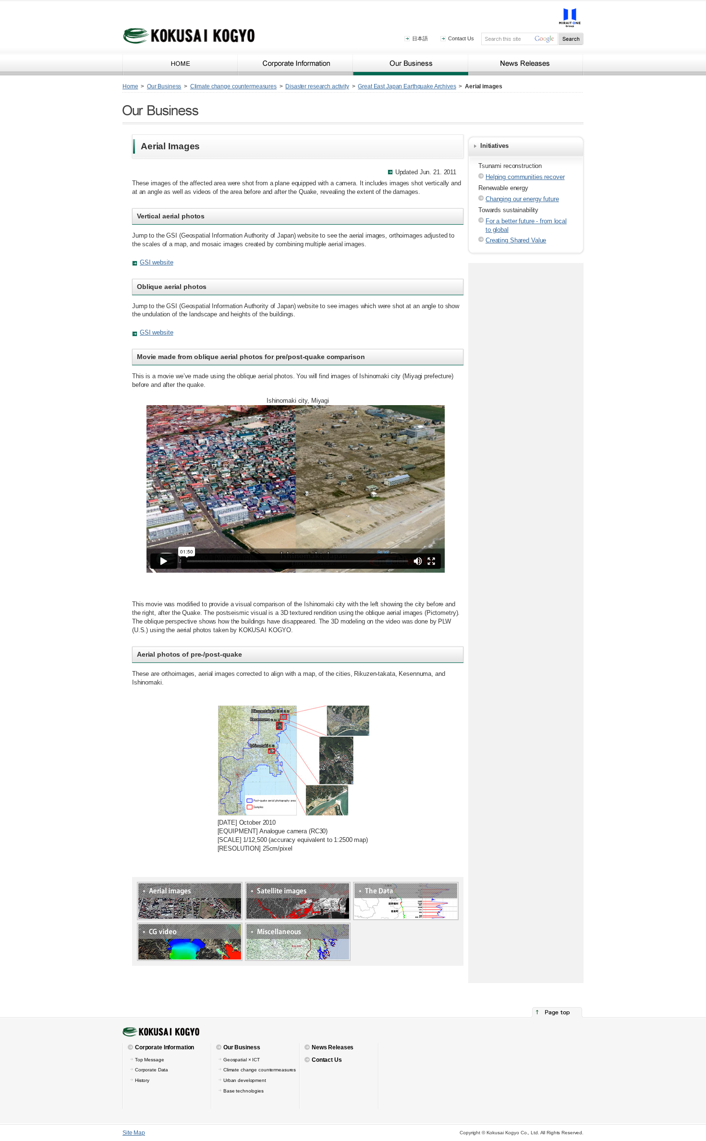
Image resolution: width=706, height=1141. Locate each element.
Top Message (149, 1059)
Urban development (244, 1080)
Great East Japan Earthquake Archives (407, 86)
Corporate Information (295, 64)
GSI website (156, 262)
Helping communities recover (525, 176)
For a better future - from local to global (526, 225)
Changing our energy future (522, 199)
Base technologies (243, 1090)
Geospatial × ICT (241, 1059)
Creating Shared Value (516, 240)
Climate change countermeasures (233, 86)
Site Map (133, 1132)
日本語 (420, 38)
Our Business (410, 64)
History (142, 1080)
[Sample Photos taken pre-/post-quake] (297, 709)
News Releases (526, 64)
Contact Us (461, 38)
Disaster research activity (317, 86)
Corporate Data (151, 1069)
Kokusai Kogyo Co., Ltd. (180, 64)
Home (130, 86)
